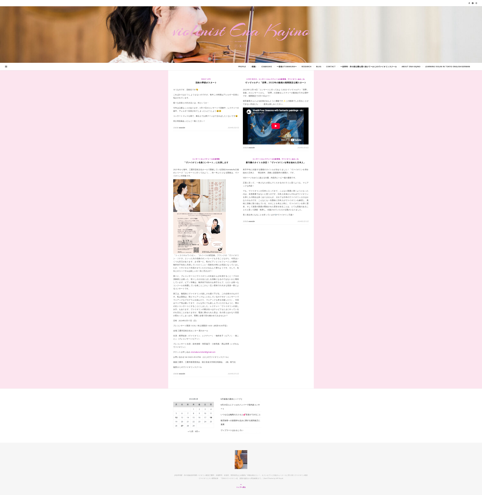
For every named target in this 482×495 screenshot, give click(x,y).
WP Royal (279, 478)
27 (182, 425)
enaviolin (182, 127)
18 (211, 417)
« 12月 (190, 431)
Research (306, 66)
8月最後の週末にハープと (232, 399)
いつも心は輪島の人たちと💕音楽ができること (241, 414)
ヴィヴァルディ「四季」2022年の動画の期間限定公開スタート (275, 82)
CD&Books (266, 66)
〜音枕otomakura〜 (287, 66)
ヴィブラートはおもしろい (232, 430)
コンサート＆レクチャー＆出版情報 (272, 79)
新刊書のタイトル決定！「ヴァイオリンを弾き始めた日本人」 (276, 162)
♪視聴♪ (254, 66)
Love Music (252, 79)
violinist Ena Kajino (241, 30)
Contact (331, 66)
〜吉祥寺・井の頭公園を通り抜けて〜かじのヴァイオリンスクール (368, 66)
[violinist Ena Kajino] (241, 459)
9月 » (197, 431)
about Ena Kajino (411, 66)
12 (176, 417)
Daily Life (206, 79)
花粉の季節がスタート (206, 82)
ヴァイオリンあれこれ (296, 79)
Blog (318, 66)
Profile (242, 66)
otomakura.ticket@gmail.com (203, 352)
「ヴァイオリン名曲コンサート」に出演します (206, 162)
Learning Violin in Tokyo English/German (447, 66)
